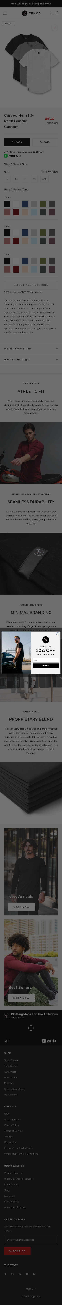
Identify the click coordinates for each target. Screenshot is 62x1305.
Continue (45, 666)
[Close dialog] (57, 633)
